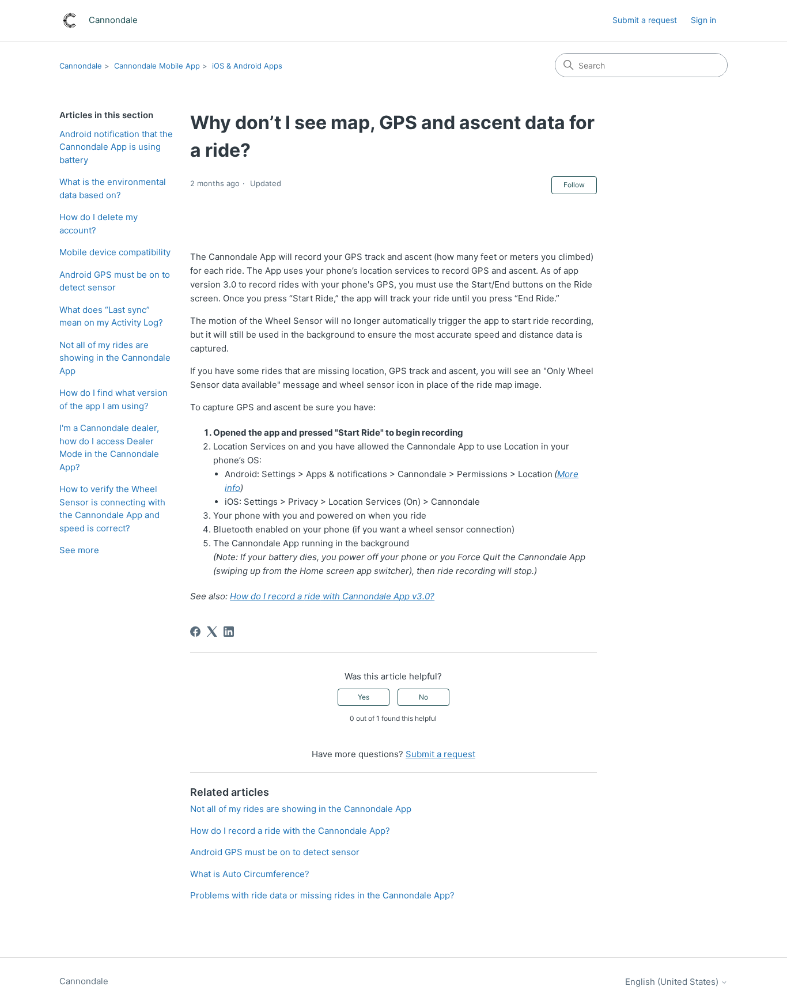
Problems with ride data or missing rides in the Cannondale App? (322, 895)
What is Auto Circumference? (249, 873)
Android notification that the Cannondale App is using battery (116, 147)
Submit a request (644, 20)
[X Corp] (212, 631)
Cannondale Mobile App (157, 65)
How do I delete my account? (98, 223)
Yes (363, 697)
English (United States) (673, 982)
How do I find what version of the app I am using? (113, 399)
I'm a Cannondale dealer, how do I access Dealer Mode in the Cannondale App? (109, 447)
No (423, 697)
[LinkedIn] (229, 631)
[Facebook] (195, 631)
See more (79, 550)
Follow (574, 184)
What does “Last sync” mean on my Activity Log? (111, 316)
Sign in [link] (703, 20)
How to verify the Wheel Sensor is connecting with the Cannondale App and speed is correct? (112, 508)
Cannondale (80, 65)
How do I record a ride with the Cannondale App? (290, 830)
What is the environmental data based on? (112, 188)
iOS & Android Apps (247, 65)
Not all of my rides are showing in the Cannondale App (115, 357)
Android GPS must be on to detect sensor (114, 281)
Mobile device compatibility (115, 252)
